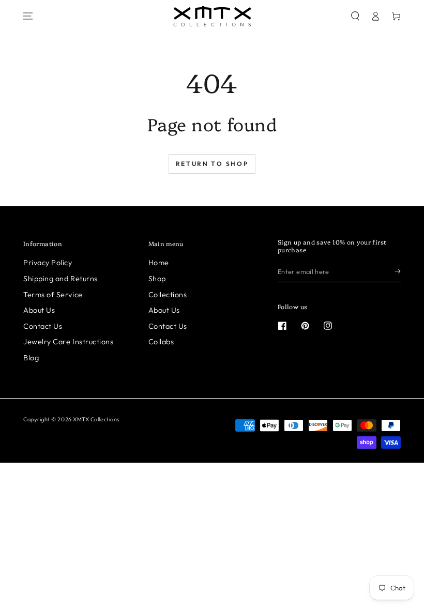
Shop (157, 278)
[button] (355, 16)
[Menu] (28, 16)
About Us (39, 310)
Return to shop (212, 163)
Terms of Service (53, 294)
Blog (31, 357)
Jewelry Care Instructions (68, 341)
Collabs (161, 341)
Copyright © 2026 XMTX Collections (71, 419)
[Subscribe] (398, 271)
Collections (167, 294)
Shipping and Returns (60, 278)
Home (158, 262)
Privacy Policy (47, 262)
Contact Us (42, 326)
